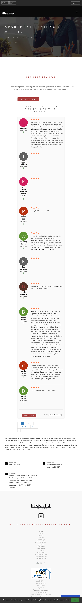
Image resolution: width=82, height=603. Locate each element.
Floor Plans (41, 537)
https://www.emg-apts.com (41, 590)
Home (7, 42)
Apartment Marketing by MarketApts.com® (41, 596)
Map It (14, 3)
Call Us (6, 3)
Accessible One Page (41, 556)
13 (32, 427)
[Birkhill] (41, 506)
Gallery (41, 533)
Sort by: (46, 415)
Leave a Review (29, 99)
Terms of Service (41, 558)
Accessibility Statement (41, 554)
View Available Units (41, 543)
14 (36, 427)
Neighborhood (41, 539)
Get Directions (41, 546)
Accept (75, 600)
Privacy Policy (41, 552)
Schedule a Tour (41, 541)
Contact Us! (41, 587)
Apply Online (41, 545)
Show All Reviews (29, 415)
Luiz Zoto (23, 128)
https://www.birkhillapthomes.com (41, 589)
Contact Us (41, 550)
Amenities (41, 535)
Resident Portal (41, 548)
